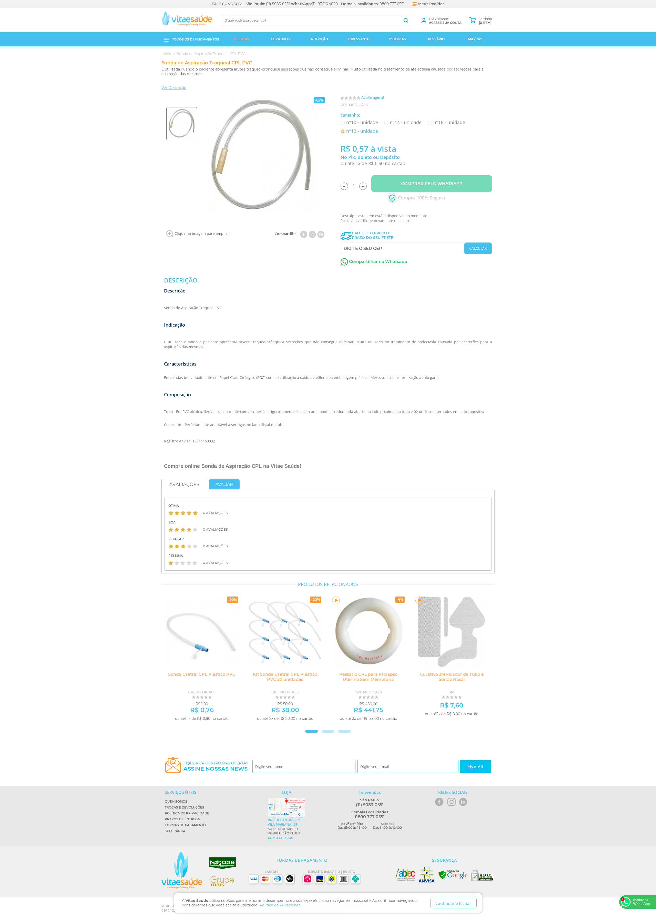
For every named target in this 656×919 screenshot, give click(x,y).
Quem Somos (176, 801)
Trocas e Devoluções (184, 807)
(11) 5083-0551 (278, 4)
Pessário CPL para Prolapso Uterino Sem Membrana (368, 677)
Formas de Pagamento (185, 825)
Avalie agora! (372, 97)
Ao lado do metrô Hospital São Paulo (285, 828)
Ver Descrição (173, 87)
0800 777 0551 (392, 4)
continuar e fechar (453, 903)
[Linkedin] (321, 233)
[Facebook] (304, 233)
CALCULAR (478, 248)
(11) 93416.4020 (325, 4)
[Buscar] (405, 20)
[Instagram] (312, 233)
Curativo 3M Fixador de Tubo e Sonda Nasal (452, 677)
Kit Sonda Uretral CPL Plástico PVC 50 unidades (285, 677)
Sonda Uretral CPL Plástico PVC (201, 674)
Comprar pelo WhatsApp (432, 183)
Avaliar (224, 484)
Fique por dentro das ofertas (215, 766)
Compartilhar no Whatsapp (377, 261)
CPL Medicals (354, 105)
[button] (328, 731)
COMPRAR (220, 725)
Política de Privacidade (187, 813)
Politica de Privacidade (280, 905)
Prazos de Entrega (182, 819)
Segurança (175, 831)
